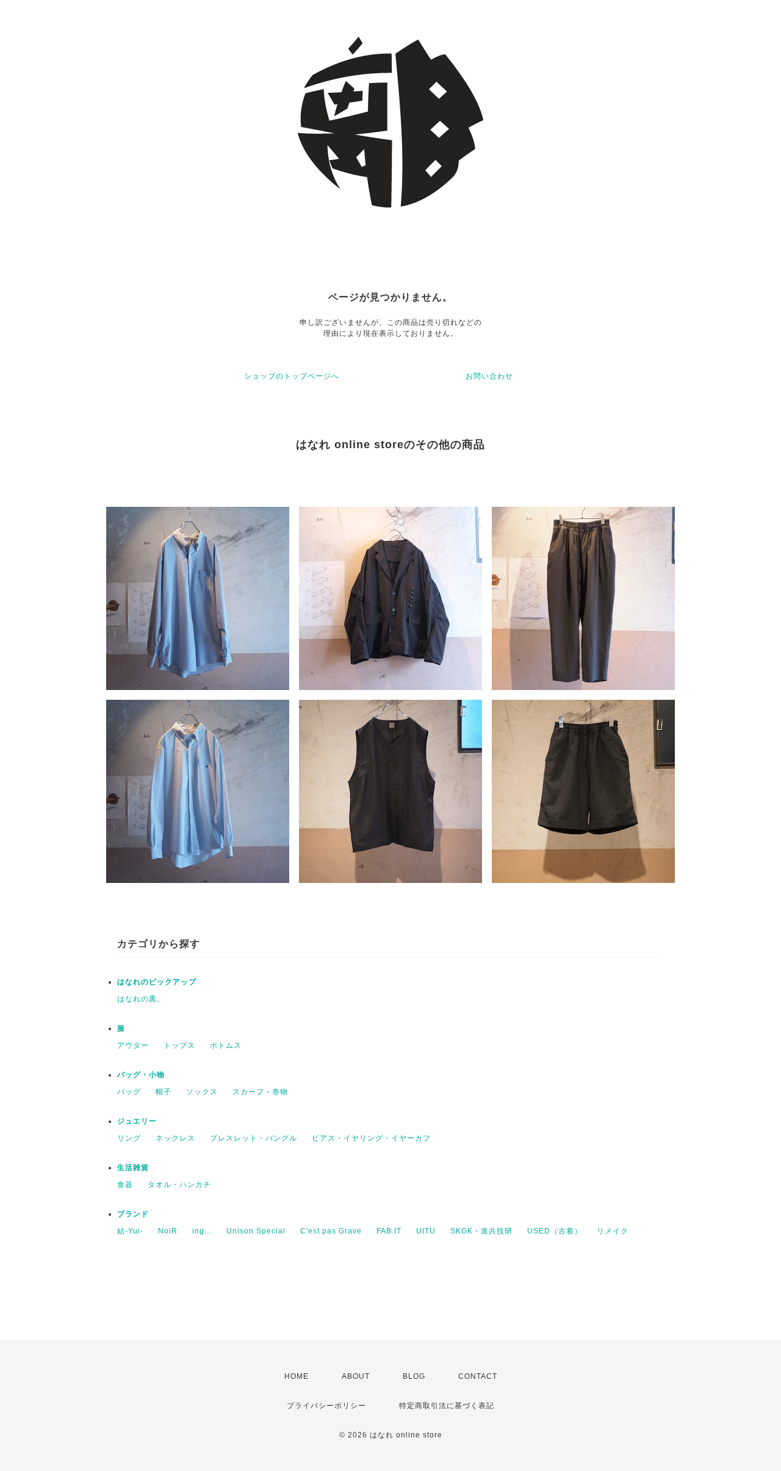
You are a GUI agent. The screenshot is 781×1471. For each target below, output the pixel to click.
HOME (296, 1376)
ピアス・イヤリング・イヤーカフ (371, 1138)
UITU (426, 1231)
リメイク (612, 1231)
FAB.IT (388, 1231)
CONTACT (477, 1376)
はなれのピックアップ (156, 982)
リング (129, 1138)
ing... (202, 1231)
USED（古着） (554, 1231)
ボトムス (226, 1045)
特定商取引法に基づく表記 (446, 1405)
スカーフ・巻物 (260, 1092)
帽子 (163, 1092)
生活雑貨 (133, 1167)
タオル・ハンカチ (179, 1184)
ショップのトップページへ (291, 376)
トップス (179, 1045)
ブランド (133, 1214)
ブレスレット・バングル (253, 1138)
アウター (133, 1045)
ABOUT (356, 1376)
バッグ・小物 (141, 1074)
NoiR (168, 1231)
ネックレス (175, 1138)
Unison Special (256, 1231)
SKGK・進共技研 (481, 1231)
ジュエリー (137, 1121)
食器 (125, 1184)
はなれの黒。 (141, 999)
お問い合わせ (489, 376)
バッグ (129, 1092)
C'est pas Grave (331, 1231)
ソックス (202, 1092)
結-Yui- (130, 1231)
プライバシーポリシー (326, 1405)
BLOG (414, 1376)
